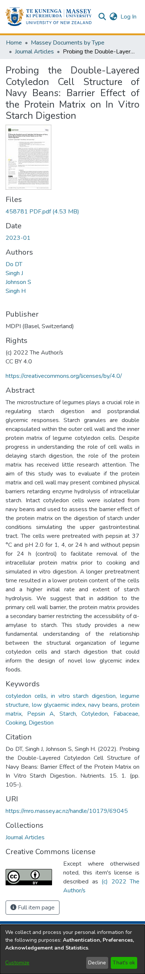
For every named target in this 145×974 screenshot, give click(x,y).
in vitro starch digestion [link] (83, 696)
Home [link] (14, 43)
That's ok (124, 962)
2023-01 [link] (18, 238)
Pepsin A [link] (40, 714)
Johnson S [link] (18, 282)
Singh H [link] (16, 291)
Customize (17, 962)
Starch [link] (67, 714)
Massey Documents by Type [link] (67, 43)
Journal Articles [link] (34, 52)
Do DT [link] (14, 264)
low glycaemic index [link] (58, 705)
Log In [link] (128, 17)
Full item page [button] (35, 907)
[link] (42, 211)
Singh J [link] (14, 273)
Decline (97, 962)
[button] (48, 16)
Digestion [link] (41, 723)
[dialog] (72, 949)
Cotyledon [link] (94, 714)
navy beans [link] (103, 705)
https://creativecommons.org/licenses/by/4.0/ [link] (64, 376)
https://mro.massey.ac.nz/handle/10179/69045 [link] (67, 811)
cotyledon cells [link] (26, 696)
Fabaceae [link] (125, 714)
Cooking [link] (16, 723)
